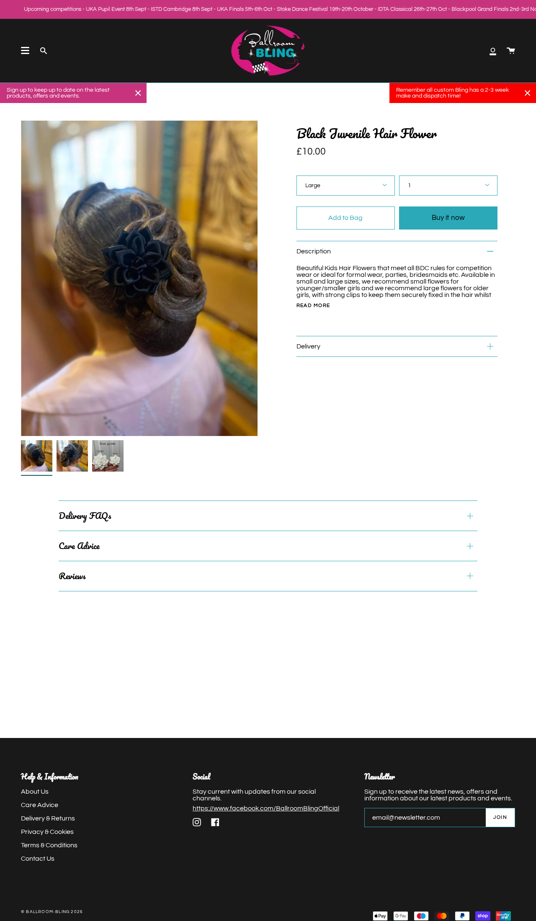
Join (500, 817)
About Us (35, 791)
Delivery (308, 346)
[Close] (138, 93)
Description (313, 251)
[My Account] (493, 51)
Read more (313, 305)
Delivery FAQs (85, 515)
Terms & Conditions (49, 845)
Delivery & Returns (48, 818)
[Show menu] (25, 51)
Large (312, 185)
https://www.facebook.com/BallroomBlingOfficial (266, 808)
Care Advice (79, 546)
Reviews (72, 576)
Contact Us (37, 858)
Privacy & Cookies (47, 831)
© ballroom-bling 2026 (52, 912)
